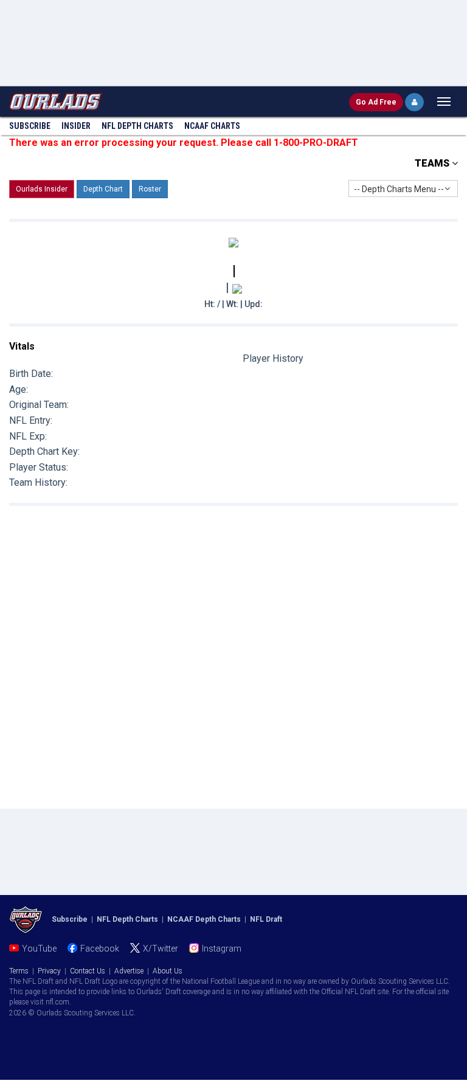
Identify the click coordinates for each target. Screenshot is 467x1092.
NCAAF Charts (212, 126)
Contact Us (87, 971)
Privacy (49, 971)
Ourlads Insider (41, 189)
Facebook (99, 948)
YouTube (39, 948)
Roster (150, 189)
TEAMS (433, 163)
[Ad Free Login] (414, 102)
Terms (19, 971)
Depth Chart (103, 189)
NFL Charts (137, 126)
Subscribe (29, 126)
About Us (167, 971)
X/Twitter (160, 948)
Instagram (221, 948)
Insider (76, 126)
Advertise (129, 971)
